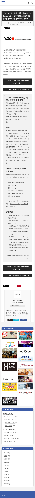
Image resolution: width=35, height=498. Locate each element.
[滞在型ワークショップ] (9, 381)
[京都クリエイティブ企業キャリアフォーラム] (9, 390)
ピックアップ (9, 419)
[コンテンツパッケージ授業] (9, 357)
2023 (5, 462)
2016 (5, 484)
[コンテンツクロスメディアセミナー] (25, 354)
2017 (5, 480)
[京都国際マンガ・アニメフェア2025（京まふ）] (9, 347)
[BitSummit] (9, 405)
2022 (5, 465)
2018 (5, 477)
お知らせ (12, 22)
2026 (5, 452)
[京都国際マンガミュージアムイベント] (25, 374)
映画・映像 (15, 24)
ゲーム (7, 435)
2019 (5, 474)
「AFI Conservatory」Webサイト (18, 89)
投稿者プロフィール (17, 305)
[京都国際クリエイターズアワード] (9, 339)
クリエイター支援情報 (19, 22)
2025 (5, 456)
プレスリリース (10, 423)
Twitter (16, 319)
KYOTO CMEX (17, 300)
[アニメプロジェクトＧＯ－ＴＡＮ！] (25, 388)
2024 (5, 459)
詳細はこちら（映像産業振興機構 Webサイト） (18, 82)
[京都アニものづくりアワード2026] (25, 340)
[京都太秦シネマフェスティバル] (25, 361)
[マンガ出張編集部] (25, 381)
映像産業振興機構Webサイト (16, 255)
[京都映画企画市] (25, 395)
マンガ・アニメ (10, 438)
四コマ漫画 (8, 426)
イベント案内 (9, 416)
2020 (5, 471)
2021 (5, 468)
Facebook (23, 319)
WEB (10, 319)
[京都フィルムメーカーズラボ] (25, 367)
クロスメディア (10, 432)
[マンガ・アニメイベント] (25, 347)
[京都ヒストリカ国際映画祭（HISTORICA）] (9, 370)
